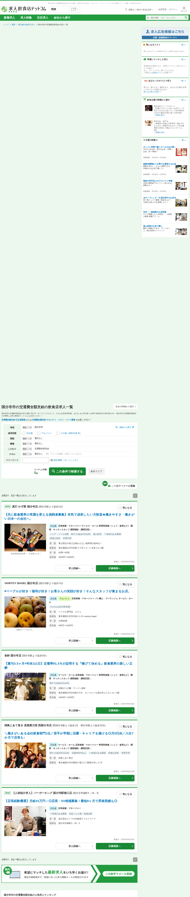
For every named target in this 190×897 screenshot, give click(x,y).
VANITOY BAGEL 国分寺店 (21, 583)
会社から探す (62, 17)
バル (65, 460)
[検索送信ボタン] (186, 17)
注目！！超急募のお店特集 (154, 212)
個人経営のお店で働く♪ (153, 226)
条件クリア (96, 471)
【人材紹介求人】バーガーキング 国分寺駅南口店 (42, 792)
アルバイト (46, 433)
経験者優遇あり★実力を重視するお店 (159, 164)
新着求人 (9, 17)
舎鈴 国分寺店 (13, 655)
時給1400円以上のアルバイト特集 (157, 181)
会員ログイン (157, 73)
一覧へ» (183, 45)
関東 (13, 25)
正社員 (29, 433)
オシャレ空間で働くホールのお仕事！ (159, 147)
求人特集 (26, 17)
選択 (24, 427)
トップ (6, 25)
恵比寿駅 (58, 460)
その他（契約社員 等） (71, 433)
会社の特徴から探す (124, 406)
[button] (125, 427)
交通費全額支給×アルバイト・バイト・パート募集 (53, 420)
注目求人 (42, 17)
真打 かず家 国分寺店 (25, 506)
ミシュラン (73, 460)
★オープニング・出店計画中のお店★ (159, 198)
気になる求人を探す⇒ (152, 92)
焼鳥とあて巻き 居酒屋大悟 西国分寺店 (28, 725)
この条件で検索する (69, 471)
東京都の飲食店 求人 (26, 25)
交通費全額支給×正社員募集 (13, 420)
